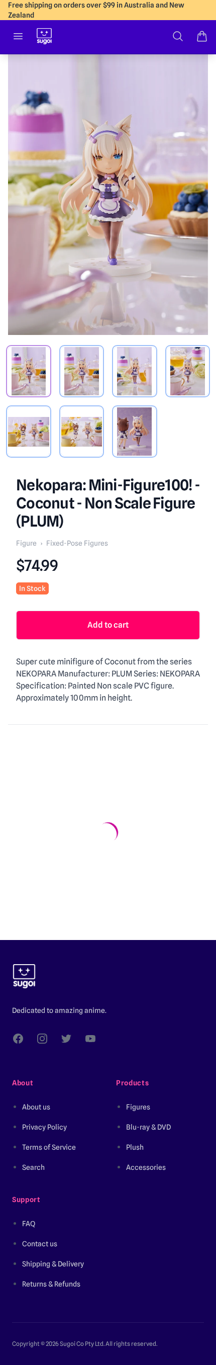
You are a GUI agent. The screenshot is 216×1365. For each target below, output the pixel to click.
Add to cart (108, 625)
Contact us (39, 1244)
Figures (138, 1107)
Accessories (146, 1167)
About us (36, 1107)
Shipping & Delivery (53, 1264)
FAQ (28, 1224)
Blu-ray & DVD (148, 1127)
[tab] (28, 371)
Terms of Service (49, 1147)
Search (33, 1167)
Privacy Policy (44, 1127)
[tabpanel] (108, 194)
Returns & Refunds (51, 1284)
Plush (135, 1147)
